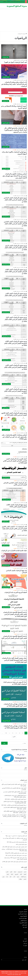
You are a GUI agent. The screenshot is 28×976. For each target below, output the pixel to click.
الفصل (25, 874)
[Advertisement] (14, 21)
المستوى (16, 874)
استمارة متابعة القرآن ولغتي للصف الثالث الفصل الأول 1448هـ (14, 861)
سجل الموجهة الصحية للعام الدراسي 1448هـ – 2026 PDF (12, 1)
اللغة (21, 874)
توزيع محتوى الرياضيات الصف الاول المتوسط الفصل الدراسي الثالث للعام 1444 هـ (15, 391)
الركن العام (24, 925)
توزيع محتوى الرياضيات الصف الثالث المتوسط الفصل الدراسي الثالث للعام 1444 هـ (15, 343)
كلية (10, 876)
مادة (7, 876)
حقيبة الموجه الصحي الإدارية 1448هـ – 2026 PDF (15, 799)
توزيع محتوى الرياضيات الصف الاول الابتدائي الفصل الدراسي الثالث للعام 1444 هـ (16, 319)
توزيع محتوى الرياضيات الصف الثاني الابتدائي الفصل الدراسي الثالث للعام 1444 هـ (16, 295)
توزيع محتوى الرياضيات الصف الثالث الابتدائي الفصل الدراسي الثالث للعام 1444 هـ (16, 271)
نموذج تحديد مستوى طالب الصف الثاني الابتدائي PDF (16, 855)
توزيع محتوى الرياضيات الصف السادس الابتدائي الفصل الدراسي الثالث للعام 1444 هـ (15, 200)
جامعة (8, 874)
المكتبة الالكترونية (23, 922)
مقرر (3, 876)
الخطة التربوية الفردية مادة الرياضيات (15, 592)
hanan (24, 60)
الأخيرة (14, 736)
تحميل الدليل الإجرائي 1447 (21, 844)
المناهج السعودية (23, 916)
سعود (18, 876)
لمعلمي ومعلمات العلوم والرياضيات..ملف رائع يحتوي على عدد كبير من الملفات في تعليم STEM (14, 437)
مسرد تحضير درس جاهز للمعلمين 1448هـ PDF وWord (16, 853)
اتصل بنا (25, 945)
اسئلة (15, 871)
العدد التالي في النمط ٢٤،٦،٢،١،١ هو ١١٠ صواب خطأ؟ (16, 835)
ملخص (25, 879)
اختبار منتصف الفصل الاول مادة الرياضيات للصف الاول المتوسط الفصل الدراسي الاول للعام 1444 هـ (14, 660)
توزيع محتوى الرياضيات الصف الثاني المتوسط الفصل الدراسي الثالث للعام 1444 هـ (15, 367)
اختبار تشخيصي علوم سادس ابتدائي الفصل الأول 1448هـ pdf (15, 846)
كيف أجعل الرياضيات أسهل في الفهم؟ (15, 62)
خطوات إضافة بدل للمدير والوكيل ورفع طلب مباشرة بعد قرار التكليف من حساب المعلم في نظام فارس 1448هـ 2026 (14, 816)
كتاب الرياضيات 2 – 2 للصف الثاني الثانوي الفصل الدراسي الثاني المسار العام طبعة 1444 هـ (14, 528)
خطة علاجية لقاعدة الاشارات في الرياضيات (14, 550)
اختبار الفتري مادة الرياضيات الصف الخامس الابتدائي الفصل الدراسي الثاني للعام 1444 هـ (15, 461)
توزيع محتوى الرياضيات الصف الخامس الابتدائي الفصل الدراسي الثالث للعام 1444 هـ (15, 224)
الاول (11, 871)
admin (24, 195)
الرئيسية (24, 33)
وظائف (20, 879)
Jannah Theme (4, 971)
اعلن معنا (25, 927)
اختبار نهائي (20, 871)
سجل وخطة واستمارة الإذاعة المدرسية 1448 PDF (17, 842)
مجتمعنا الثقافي (23, 920)
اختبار (25, 871)
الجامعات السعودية (23, 911)
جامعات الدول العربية (22, 913)
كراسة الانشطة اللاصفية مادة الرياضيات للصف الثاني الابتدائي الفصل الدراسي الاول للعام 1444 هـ (15, 614)
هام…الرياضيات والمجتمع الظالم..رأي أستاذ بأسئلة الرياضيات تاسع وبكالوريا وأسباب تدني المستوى (16, 130)
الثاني (7, 871)
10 (6, 733)
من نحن (25, 943)
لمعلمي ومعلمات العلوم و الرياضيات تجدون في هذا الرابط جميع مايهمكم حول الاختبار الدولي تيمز (14, 176)
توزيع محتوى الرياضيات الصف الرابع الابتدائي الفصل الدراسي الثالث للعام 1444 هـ (16, 247)
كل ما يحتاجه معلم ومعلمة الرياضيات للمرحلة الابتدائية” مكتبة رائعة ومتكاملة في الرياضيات (14, 84)
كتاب (14, 876)
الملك (12, 874)
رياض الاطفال (23, 876)
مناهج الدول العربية (23, 918)
